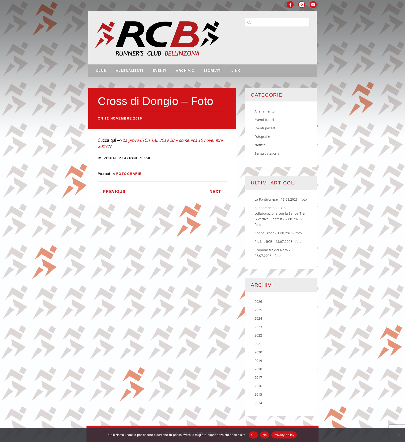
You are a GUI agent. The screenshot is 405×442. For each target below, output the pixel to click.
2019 (258, 360)
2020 (258, 352)
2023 (258, 327)
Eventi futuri (264, 119)
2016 (258, 386)
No (264, 435)
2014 (258, 403)
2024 (258, 318)
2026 (258, 301)
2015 (258, 394)
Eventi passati (265, 128)
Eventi (159, 70)
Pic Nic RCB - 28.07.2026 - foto (278, 241)
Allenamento (264, 111)
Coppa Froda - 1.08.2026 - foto (278, 233)
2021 (258, 343)
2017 (258, 377)
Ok (253, 435)
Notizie (260, 145)
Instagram (301, 4)
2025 (258, 310)
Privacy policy (284, 435)
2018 (258, 369)
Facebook (290, 4)
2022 (258, 335)
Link (235, 70)
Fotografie (129, 174)
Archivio (185, 70)
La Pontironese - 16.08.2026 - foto (281, 199)
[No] (399, 435)
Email (313, 4)
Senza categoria (267, 153)
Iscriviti (213, 70)
